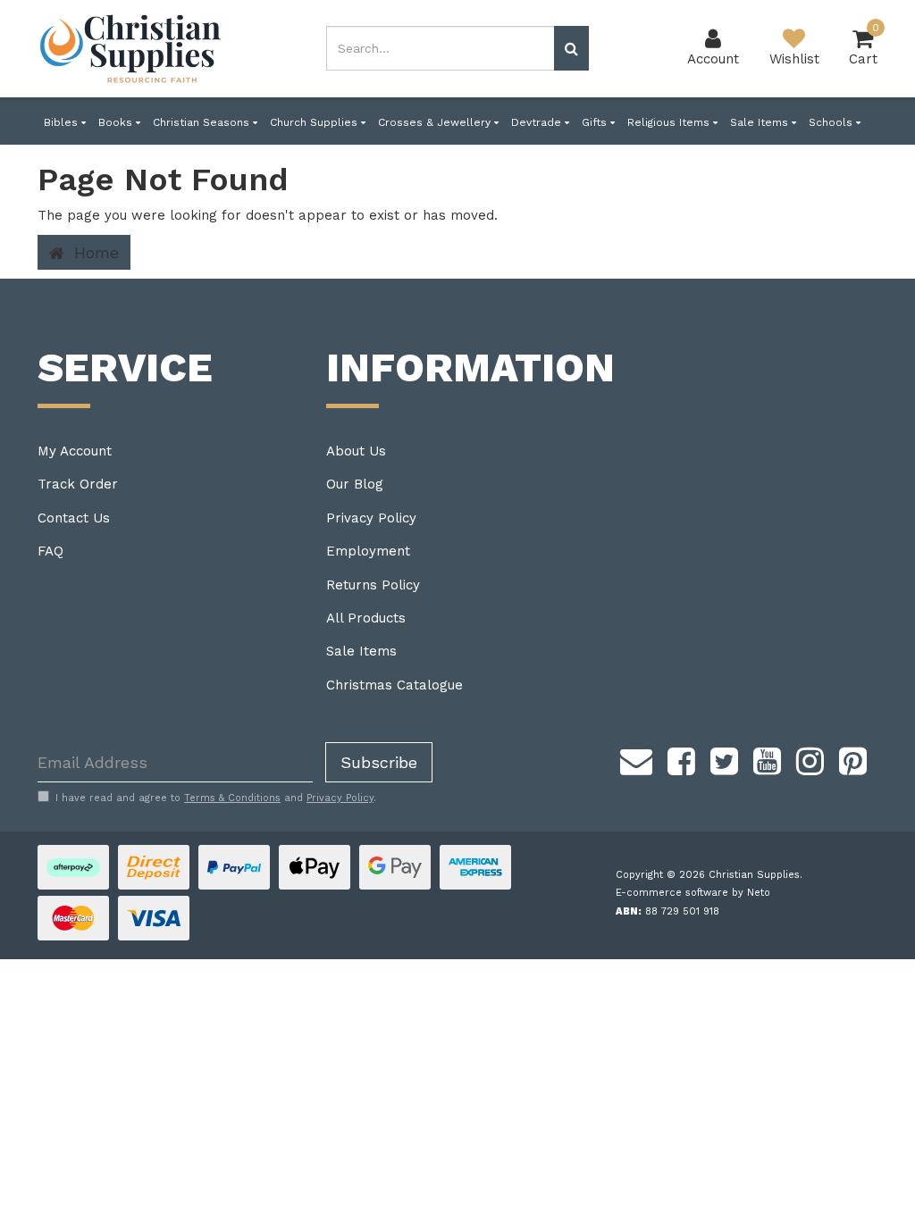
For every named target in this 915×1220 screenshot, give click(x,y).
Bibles (62, 122)
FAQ (50, 551)
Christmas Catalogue (394, 685)
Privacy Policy (371, 518)
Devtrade (538, 122)
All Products (366, 618)
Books (117, 122)
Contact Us (74, 518)
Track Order (78, 484)
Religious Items (670, 122)
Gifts (596, 122)
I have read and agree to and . (215, 798)
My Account (75, 451)
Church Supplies (315, 122)
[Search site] (571, 48)
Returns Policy (373, 585)
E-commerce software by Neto (693, 892)
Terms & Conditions (232, 798)
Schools (832, 122)
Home (94, 252)
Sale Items (761, 122)
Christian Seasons (203, 122)
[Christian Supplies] (131, 48)
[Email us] (636, 758)
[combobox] (440, 48)
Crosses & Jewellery (436, 122)
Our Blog (354, 484)
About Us (356, 451)
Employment (368, 551)
